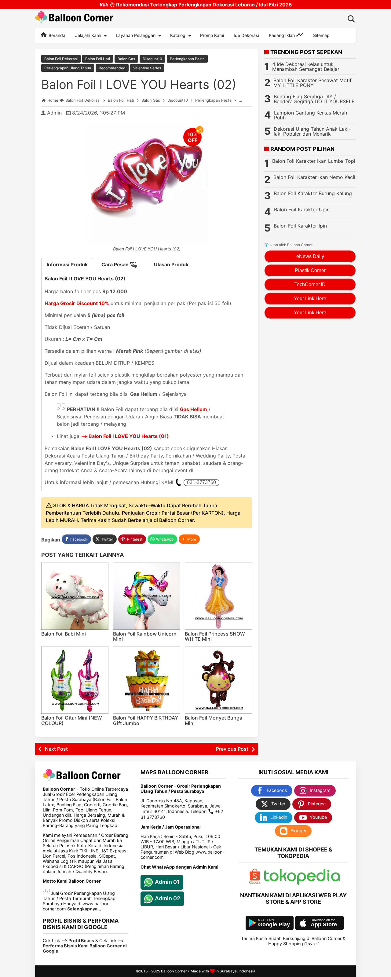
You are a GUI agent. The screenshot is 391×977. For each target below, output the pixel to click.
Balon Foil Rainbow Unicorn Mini (145, 636)
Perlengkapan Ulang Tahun (67, 68)
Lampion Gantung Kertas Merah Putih (310, 115)
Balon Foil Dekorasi (61, 59)
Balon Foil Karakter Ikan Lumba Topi (313, 161)
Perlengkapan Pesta (187, 59)
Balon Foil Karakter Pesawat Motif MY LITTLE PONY (312, 82)
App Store (324, 924)
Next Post (56, 749)
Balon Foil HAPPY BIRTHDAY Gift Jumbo (145, 720)
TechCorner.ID (310, 284)
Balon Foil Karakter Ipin (300, 226)
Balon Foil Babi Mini (63, 634)
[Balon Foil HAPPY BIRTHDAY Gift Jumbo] (146, 680)
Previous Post (232, 749)
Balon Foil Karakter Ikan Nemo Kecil (314, 177)
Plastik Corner (310, 270)
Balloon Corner (174, 971)
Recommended (112, 68)
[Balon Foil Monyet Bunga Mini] (218, 680)
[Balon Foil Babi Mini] (74, 596)
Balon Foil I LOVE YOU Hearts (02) (138, 84)
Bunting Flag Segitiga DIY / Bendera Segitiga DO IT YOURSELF (314, 98)
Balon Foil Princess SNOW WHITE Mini (215, 636)
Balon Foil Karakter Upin (302, 209)
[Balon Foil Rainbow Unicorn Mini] (146, 596)
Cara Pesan (115, 264)
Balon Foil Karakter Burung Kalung (313, 193)
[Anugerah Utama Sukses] (302, 883)
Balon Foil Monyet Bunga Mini (213, 720)
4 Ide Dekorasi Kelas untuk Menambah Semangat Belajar (305, 66)
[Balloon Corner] (74, 18)
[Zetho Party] (255, 883)
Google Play (274, 924)
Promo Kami (212, 35)
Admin (54, 113)
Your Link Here (310, 298)
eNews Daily (310, 256)
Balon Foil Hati (97, 59)
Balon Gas (126, 59)
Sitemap (321, 35)
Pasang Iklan (282, 35)
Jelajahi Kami (88, 35)
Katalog (177, 35)
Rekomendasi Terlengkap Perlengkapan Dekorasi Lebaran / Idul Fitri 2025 (196, 5)
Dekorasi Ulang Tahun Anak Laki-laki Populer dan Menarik (312, 131)
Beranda (56, 35)
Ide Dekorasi (246, 35)
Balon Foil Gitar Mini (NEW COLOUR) (71, 720)
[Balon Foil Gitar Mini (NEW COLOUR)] (74, 680)
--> (125, 436)
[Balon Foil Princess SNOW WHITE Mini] (218, 596)
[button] (189, 539)
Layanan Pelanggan (135, 35)
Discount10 (152, 59)
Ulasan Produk (171, 264)
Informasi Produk (67, 264)
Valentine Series (147, 68)
